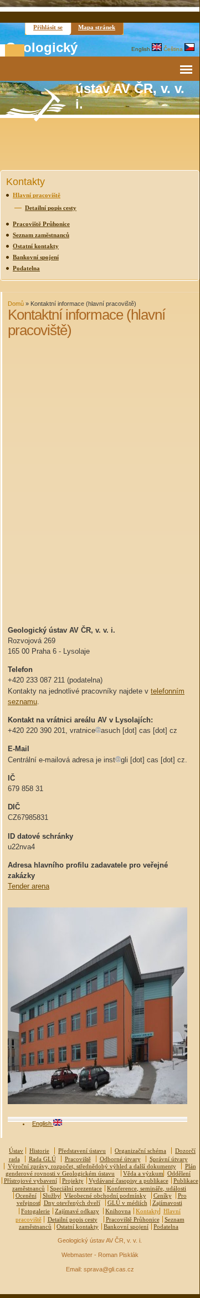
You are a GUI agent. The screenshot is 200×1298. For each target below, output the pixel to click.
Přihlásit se (48, 27)
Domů (16, 303)
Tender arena (28, 886)
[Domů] (35, 119)
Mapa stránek (96, 27)
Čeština (173, 49)
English (141, 49)
